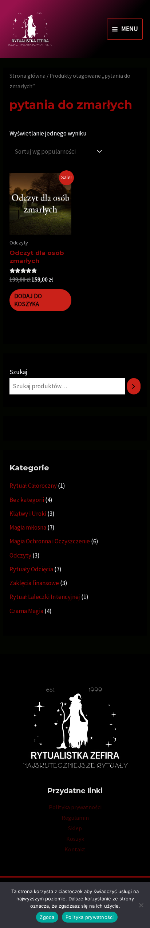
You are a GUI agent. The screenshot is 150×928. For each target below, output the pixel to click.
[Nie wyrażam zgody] (141, 905)
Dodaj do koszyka (28, 300)
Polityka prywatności (75, 807)
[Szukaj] (134, 386)
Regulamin (75, 817)
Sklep (75, 828)
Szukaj (18, 372)
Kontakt (75, 849)
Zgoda (47, 917)
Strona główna (27, 75)
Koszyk (75, 838)
